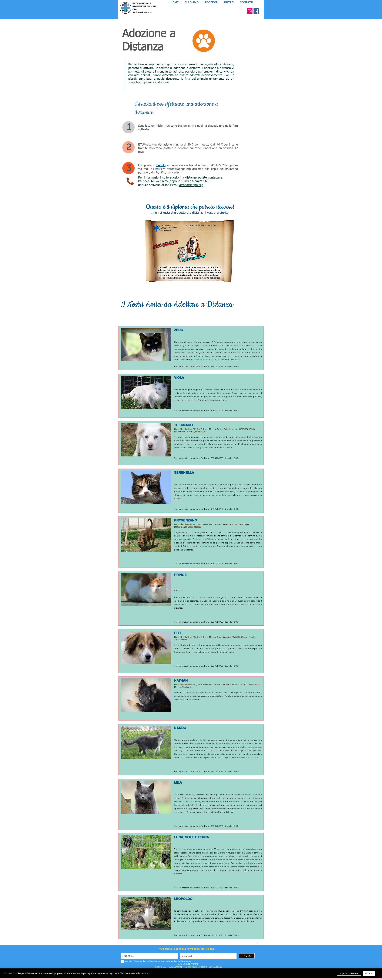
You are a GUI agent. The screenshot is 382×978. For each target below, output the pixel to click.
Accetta (368, 973)
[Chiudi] (378, 973)
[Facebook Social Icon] (256, 11)
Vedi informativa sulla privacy (134, 973)
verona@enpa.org (179, 168)
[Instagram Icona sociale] (249, 11)
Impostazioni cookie (349, 973)
